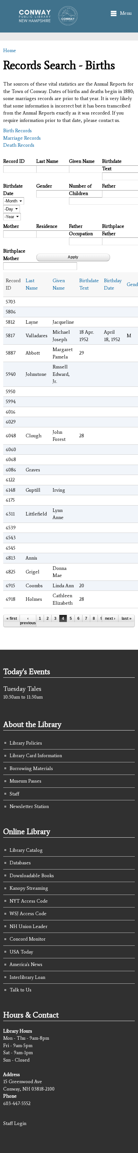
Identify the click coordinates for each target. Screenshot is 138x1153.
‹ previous (28, 620)
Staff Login (14, 1123)
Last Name (47, 161)
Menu (126, 13)
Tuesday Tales (22, 689)
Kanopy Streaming (29, 888)
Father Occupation (81, 230)
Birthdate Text (112, 165)
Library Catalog (26, 850)
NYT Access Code (29, 901)
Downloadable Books (32, 876)
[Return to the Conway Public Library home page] (46, 22)
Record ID (14, 161)
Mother (11, 226)
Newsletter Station (29, 806)
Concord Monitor (28, 939)
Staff (14, 794)
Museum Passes (25, 781)
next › (110, 618)
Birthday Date (113, 284)
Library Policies (26, 743)
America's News (26, 964)
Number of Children (80, 189)
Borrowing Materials (31, 768)
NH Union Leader (28, 926)
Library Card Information (36, 755)
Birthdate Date (13, 189)
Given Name (82, 161)
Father (109, 186)
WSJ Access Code (28, 913)
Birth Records (17, 131)
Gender (44, 186)
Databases (20, 863)
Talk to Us (20, 990)
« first (11, 618)
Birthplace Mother (14, 254)
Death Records (18, 145)
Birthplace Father (113, 230)
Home (9, 50)
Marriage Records (22, 138)
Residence (46, 226)
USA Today (21, 952)
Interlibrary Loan (27, 977)
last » (127, 618)
